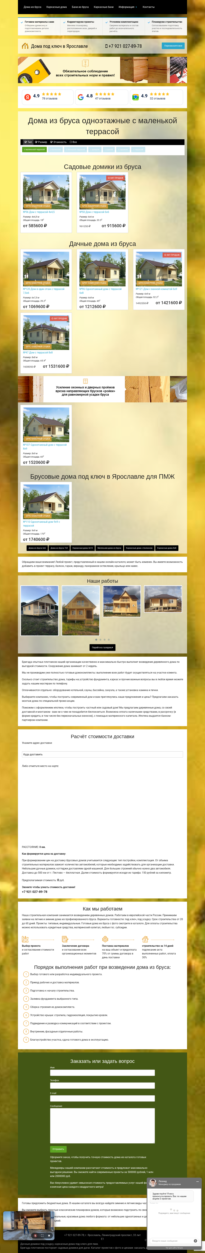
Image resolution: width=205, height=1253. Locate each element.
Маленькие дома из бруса (109, 548)
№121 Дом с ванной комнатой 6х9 (156, 289)
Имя (52, 1067)
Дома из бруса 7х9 (59, 548)
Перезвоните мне (173, 45)
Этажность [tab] (60, 142)
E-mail (53, 1093)
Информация (126, 7)
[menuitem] (32, 7)
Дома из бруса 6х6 (37, 548)
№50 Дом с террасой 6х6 (94, 212)
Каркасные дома (56, 7)
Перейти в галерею (102, 647)
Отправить (58, 1149)
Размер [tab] (42, 142)
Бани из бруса (80, 7)
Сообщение (56, 1106)
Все (74, 142)
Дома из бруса (32, 7)
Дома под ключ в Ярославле (59, 46)
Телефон (54, 1080)
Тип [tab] (29, 142)
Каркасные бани (104, 7)
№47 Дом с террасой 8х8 (38, 352)
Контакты (149, 7)
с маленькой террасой (34, 149)
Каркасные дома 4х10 (83, 548)
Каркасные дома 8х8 (166, 548)
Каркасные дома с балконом (139, 548)
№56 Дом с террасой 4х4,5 (39, 212)
